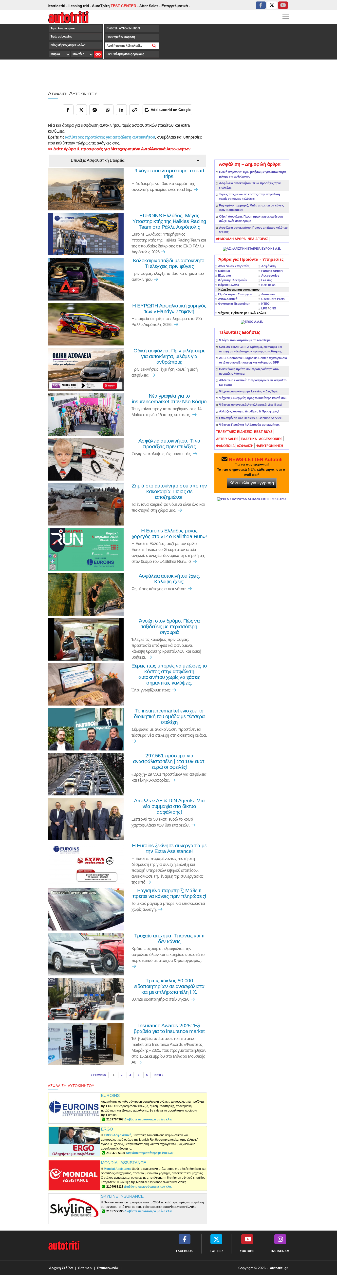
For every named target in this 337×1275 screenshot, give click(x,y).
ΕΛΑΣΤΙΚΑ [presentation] (249, 439)
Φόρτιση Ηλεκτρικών (232, 280)
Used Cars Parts (273, 299)
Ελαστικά (224, 275)
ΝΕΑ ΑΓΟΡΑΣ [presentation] (258, 239)
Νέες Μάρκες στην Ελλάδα (68, 45)
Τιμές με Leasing (61, 36)
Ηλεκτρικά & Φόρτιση (121, 37)
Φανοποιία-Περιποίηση (234, 303)
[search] (154, 45)
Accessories (270, 275)
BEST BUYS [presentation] (263, 432)
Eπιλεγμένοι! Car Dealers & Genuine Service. (250, 418)
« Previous (98, 1075)
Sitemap (85, 1268)
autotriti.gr (279, 1268)
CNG (272, 308)
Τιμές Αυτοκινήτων (63, 28)
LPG (264, 308)
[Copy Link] (134, 109)
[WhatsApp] (108, 109)
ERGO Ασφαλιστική (117, 1135)
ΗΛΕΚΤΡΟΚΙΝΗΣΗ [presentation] (269, 446)
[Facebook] (68, 109)
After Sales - (124, 6)
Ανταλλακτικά (227, 299)
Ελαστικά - (175, 6)
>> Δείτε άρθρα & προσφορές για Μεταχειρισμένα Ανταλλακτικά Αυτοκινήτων (119, 149)
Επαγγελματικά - (150, 6)
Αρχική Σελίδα (61, 1268)
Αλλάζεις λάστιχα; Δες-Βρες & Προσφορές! (249, 411)
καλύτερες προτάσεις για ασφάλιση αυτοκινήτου (110, 137)
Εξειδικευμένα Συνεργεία (235, 294)
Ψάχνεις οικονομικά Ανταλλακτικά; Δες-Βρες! (250, 404)
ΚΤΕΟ (265, 303)
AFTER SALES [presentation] (227, 439)
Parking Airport (272, 271)
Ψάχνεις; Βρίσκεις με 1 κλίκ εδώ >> (242, 313)
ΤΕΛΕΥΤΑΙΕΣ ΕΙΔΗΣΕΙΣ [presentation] (234, 432)
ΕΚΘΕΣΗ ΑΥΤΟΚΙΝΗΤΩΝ (123, 28)
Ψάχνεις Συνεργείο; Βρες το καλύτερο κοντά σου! (253, 398)
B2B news (268, 285)
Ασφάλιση (268, 266)
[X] (81, 109)
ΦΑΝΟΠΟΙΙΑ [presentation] (225, 446)
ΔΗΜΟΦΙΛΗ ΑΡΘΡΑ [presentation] (231, 239)
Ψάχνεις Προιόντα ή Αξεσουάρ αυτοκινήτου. (249, 424)
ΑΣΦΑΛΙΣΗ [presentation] (245, 446)
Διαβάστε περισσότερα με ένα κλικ (148, 1119)
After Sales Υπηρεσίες (233, 266)
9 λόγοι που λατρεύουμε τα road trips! (245, 340)
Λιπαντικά (268, 294)
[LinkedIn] (121, 109)
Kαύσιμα (224, 271)
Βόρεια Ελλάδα (228, 285)
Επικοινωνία (107, 1268)
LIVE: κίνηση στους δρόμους (125, 54)
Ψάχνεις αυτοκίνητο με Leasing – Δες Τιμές (248, 391)
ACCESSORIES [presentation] (270, 439)
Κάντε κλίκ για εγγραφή (251, 483)
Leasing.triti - (54, 6)
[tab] (231, 239)
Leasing (266, 280)
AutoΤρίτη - (89, 6)
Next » (159, 1075)
